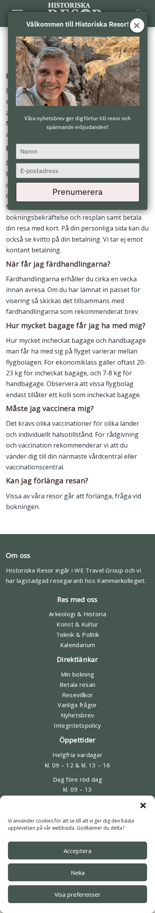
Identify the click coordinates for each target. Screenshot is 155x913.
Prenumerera (77, 191)
